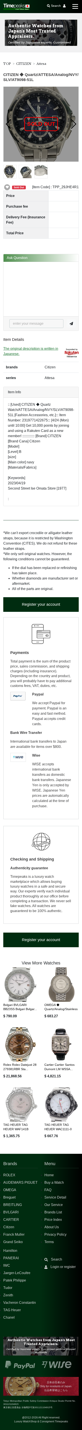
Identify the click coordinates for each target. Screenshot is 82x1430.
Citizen (8, 1227)
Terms (49, 1242)
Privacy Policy (55, 1234)
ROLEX (9, 1175)
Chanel (9, 1317)
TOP (7, 64)
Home (49, 1175)
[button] (9, 124)
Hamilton (10, 1250)
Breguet (9, 1197)
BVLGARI (11, 1212)
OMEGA (9, 1190)
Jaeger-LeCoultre (16, 1273)
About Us (51, 1227)
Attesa (41, 64)
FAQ (47, 1190)
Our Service (53, 1205)
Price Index (53, 1219)
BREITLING (12, 1205)
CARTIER (11, 1219)
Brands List (53, 1212)
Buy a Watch (54, 1182)
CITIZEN (23, 64)
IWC (6, 1265)
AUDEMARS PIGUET (20, 1182)
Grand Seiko (13, 1242)
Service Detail (55, 1197)
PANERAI (11, 1258)
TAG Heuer (12, 1310)
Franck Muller (13, 1234)
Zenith (8, 1295)
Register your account (41, 604)
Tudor (7, 1288)
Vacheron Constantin (19, 1302)
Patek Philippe (14, 1280)
